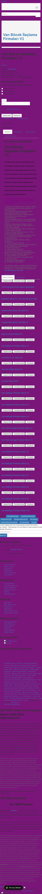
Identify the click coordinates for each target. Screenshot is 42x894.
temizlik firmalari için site (21, 519)
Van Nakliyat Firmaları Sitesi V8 (15, 487)
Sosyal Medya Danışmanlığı (23, 686)
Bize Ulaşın (7, 602)
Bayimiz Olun (8, 568)
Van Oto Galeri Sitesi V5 (12, 369)
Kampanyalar (8, 571)
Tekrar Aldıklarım (9, 624)
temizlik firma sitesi (6, 519)
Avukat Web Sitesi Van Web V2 (15, 310)
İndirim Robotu (9, 632)
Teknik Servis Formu (10, 611)
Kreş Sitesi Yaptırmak (18, 675)
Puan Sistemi (8, 575)
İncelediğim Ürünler (10, 622)
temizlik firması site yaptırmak (9, 522)
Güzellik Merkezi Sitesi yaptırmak (22, 677)
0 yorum (4, 65)
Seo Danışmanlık (24, 682)
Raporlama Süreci (10, 136)
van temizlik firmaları (12, 516)
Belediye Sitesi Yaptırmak (20, 673)
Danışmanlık (8, 607)
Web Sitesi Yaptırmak (30, 663)
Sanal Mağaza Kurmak (29, 680)
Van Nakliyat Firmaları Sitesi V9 (15, 499)
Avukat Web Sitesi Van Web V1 (15, 322)
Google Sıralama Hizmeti (33, 684)
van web (34, 522)
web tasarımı (33, 519)
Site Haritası (8, 609)
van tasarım (15, 702)
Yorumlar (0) (18, 132)
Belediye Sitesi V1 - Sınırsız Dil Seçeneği (19, 299)
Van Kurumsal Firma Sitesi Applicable (18, 287)
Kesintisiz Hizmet (9, 590)
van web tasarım (24, 522)
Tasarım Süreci (30, 132)
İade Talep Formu (9, 605)
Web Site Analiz (19, 684)
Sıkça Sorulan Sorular (11, 613)
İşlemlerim (7, 628)
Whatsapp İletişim (9, 594)
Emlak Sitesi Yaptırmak (27, 667)
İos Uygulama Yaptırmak (26, 688)
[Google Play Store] (10, 641)
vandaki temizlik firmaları (28, 516)
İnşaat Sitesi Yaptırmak (11, 667)
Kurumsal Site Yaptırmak (12, 665)
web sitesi (14, 810)
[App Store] (8, 643)
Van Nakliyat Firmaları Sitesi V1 (15, 346)
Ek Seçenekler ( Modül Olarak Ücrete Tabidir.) (17, 85)
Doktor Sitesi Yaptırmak (21, 669)
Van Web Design (15, 698)
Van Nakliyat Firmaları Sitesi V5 (15, 452)
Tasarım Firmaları (9, 564)
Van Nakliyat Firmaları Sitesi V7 (15, 475)
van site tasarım (26, 696)
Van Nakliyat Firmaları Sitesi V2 (15, 393)
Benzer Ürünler (8, 277)
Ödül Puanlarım (9, 626)
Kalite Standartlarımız (11, 585)
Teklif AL (6, 592)
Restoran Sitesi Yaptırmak (29, 665)
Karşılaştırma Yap (22, 118)
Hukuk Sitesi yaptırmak (19, 671)
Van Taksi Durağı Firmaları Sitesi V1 (17, 428)
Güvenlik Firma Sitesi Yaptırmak (25, 690)
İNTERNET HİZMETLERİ (12, 704)
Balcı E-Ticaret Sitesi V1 (12, 334)
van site (25, 700)
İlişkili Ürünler (20, 277)
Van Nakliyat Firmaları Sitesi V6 (15, 463)
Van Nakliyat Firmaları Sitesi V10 (16, 511)
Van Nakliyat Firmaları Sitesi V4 (15, 416)
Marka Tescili (8, 686)
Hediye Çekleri (8, 566)
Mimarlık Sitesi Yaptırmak (30, 692)
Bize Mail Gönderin (17, 549)
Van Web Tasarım (10, 270)
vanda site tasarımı (24, 694)
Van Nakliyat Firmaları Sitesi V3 (15, 405)
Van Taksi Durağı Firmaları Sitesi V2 (17, 440)
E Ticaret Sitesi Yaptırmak (12, 680)
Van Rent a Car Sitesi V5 (12, 358)
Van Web (20, 270)
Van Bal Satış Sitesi (10, 381)
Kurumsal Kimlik (9, 583)
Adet (3, 97)
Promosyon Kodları (10, 573)
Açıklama (8, 132)
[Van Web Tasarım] (4, 652)
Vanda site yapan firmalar (28, 698)
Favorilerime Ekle (8, 118)
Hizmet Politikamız (10, 588)
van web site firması (10, 694)
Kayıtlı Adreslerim (9, 630)
